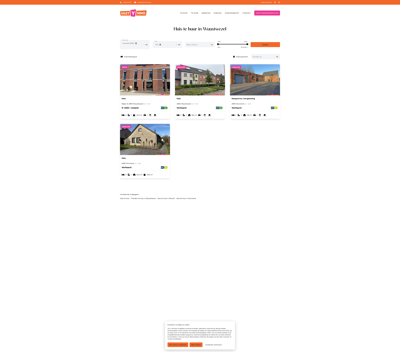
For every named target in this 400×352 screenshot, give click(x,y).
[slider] (218, 44)
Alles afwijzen (196, 345)
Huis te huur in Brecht (166, 198)
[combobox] (134, 44)
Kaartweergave (130, 57)
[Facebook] (275, 2)
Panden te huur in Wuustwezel (143, 198)
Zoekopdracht (242, 57)
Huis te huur (125, 198)
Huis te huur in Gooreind (186, 198)
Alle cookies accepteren (178, 345)
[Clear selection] (144, 44)
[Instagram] (279, 2)
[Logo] (133, 13)
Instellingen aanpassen (213, 345)
